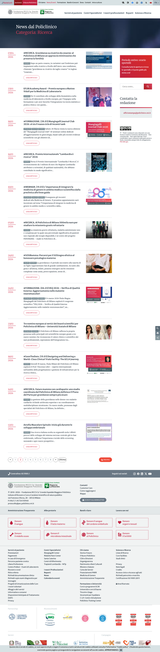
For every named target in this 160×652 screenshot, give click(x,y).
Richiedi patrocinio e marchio (128, 575)
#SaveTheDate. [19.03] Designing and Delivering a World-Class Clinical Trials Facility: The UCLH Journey (51, 358)
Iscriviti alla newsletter (94, 500)
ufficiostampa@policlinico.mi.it (137, 113)
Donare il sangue (19, 522)
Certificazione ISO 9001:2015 (128, 578)
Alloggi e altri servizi (16, 589)
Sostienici (18, 3)
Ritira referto (13, 572)
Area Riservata (123, 584)
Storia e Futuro (86, 553)
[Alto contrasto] (127, 2)
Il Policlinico (30, 3)
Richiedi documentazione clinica (21, 575)
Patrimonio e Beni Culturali (91, 564)
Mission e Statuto (87, 567)
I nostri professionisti (113, 13)
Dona (82, 3)
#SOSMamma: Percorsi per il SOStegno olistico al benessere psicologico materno (49, 256)
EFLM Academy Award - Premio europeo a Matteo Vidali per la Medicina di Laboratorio (49, 90)
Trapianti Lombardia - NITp (55, 564)
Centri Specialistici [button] (93, 13)
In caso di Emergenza (16, 558)
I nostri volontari (14, 587)
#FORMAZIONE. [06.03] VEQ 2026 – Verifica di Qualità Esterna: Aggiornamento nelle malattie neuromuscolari (52, 291)
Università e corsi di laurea (90, 589)
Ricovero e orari (14, 570)
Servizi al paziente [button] (73, 13)
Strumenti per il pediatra (90, 595)
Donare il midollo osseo (22, 534)
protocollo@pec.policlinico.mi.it (21, 503)
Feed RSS (106, 460)
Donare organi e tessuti (130, 522)
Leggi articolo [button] (31, 78)
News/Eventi (51, 3)
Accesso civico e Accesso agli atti (129, 572)
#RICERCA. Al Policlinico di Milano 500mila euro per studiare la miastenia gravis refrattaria (51, 224)
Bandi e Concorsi (73, 3)
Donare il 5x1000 (127, 534)
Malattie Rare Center (52, 556)
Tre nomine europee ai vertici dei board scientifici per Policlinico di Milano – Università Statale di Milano (51, 325)
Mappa (83, 494)
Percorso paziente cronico (18, 561)
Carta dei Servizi (86, 570)
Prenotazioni (13, 553)
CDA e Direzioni (86, 558)
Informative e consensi (17, 592)
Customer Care (86, 488)
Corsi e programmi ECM (90, 587)
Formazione (61, 3)
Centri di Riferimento (52, 561)
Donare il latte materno (58, 522)
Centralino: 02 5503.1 (20, 474)
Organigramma (86, 561)
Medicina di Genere (87, 575)
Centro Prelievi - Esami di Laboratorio (23, 567)
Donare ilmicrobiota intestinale (61, 534)
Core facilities (121, 556)
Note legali (120, 567)
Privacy (11, 601)
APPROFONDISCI (111, 650)
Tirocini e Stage (86, 592)
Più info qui (124, 142)
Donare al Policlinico (92, 534)
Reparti (129, 13)
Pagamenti (12, 556)
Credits (119, 570)
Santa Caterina (50, 558)
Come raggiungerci (88, 491)
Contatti (88, 3)
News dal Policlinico (36, 26)
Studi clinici (120, 558)
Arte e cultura (97, 3)
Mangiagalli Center (51, 553)
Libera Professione (15, 564)
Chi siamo (41, 3)
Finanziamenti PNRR (88, 572)
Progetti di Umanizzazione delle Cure (23, 584)
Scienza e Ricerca (143, 13)
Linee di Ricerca (122, 553)
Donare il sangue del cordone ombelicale (97, 522)
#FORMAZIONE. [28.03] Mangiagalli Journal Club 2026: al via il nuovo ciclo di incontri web (49, 123)
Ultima (62, 459)
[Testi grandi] (123, 2)
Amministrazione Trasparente (92, 578)
